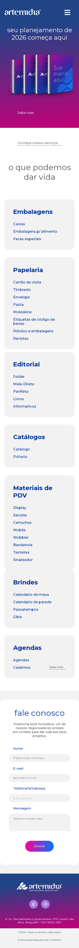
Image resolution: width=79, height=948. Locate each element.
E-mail (18, 768)
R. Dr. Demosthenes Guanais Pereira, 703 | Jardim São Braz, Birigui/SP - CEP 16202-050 (39, 920)
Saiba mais (26, 113)
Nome (18, 749)
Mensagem (22, 808)
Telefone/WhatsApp (29, 788)
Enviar (39, 846)
